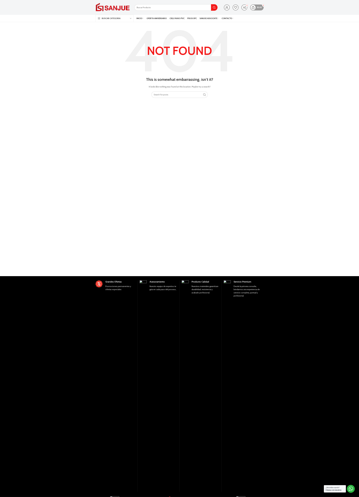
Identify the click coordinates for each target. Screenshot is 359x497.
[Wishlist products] (235, 7)
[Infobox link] (115, 285)
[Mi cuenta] (226, 7)
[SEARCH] (214, 7)
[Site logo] (112, 7)
